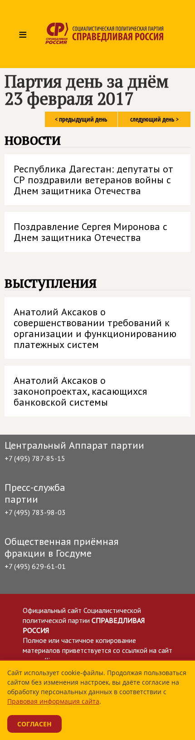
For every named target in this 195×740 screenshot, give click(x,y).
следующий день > (154, 119)
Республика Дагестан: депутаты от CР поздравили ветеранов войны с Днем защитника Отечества (93, 179)
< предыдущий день (81, 119)
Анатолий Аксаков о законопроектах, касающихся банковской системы (80, 391)
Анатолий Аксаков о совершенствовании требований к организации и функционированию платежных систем (95, 328)
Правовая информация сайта (53, 701)
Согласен (34, 724)
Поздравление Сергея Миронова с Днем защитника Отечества (90, 232)
